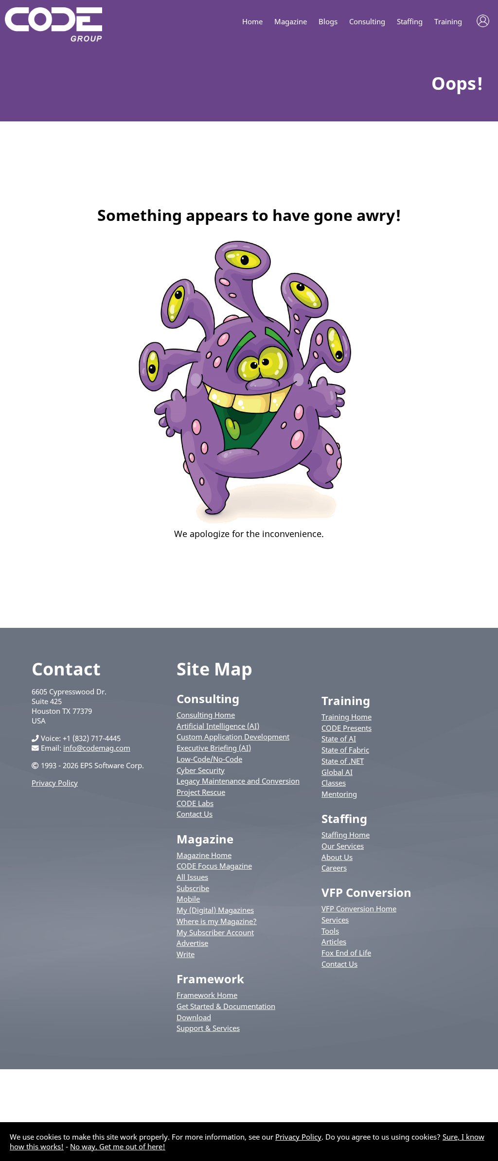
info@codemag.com (96, 748)
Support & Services (208, 1028)
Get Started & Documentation (226, 1006)
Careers (334, 868)
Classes (333, 783)
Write (186, 954)
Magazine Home (204, 855)
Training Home (346, 717)
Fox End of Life (346, 953)
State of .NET (342, 761)
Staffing (410, 22)
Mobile (188, 899)
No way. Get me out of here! (117, 1146)
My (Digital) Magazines (215, 910)
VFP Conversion (366, 892)
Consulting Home (206, 715)
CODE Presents (346, 728)
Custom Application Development (233, 736)
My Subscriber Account (215, 932)
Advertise (192, 943)
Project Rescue (201, 792)
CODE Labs (195, 803)
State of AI (338, 738)
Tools (330, 931)
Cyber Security (201, 770)
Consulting (367, 22)
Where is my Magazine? (217, 921)
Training (448, 22)
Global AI (337, 772)
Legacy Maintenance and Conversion (238, 781)
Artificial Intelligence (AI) (218, 726)
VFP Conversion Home (358, 908)
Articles (333, 941)
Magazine (290, 22)
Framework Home (207, 995)
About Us (337, 857)
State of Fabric (345, 750)
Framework (210, 979)
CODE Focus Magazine (214, 866)
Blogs (328, 22)
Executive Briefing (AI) (214, 748)
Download (194, 1017)
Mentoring (339, 794)
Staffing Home (345, 835)
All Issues (192, 877)
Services (335, 920)
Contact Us (195, 814)
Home (252, 22)
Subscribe (193, 888)
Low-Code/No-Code (209, 759)
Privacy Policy (55, 783)
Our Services (342, 846)
